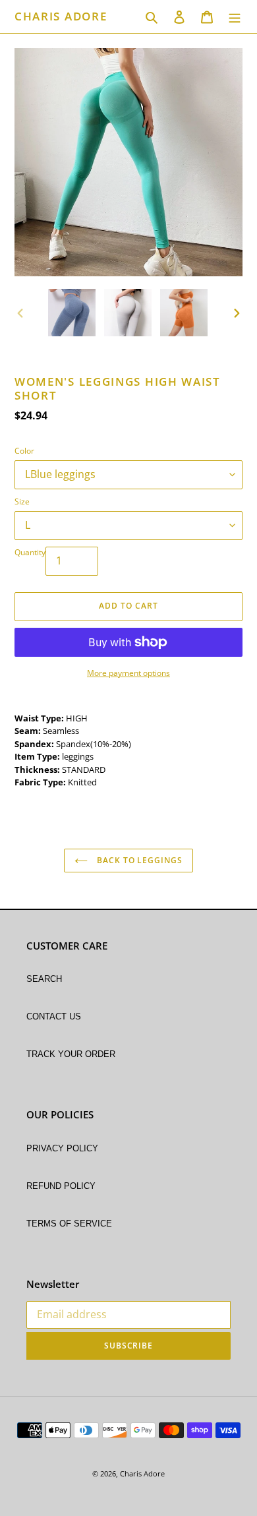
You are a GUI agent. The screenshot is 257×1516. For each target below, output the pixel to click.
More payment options (128, 673)
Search (44, 978)
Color (24, 450)
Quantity (29, 552)
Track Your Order (70, 1053)
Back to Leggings (138, 860)
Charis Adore (60, 16)
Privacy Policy (62, 1147)
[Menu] (234, 16)
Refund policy (61, 1185)
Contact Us (53, 1015)
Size (22, 501)
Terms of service (69, 1222)
